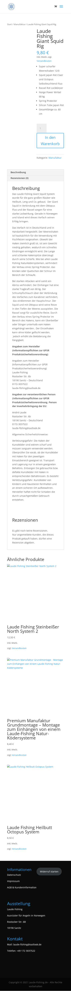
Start (9, 24)
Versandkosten (44, 61)
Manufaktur (19, 24)
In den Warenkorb (50, 140)
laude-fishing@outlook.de (27, 944)
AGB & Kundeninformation (21, 887)
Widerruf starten (49, 871)
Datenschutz (14, 874)
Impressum (13, 881)
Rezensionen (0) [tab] (20, 178)
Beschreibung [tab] (18, 172)
